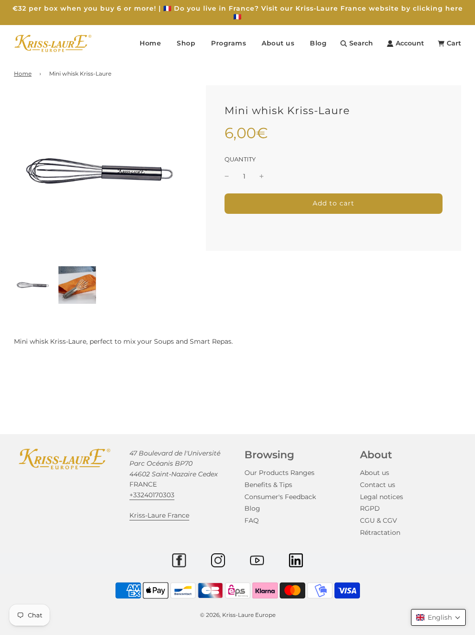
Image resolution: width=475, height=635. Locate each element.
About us (374, 472)
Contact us (377, 485)
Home (150, 43)
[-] (227, 176)
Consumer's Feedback (280, 497)
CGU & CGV (378, 520)
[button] (438, 617)
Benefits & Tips (268, 485)
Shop (186, 43)
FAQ (251, 520)
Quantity (240, 159)
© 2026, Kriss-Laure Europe (238, 614)
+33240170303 (151, 495)
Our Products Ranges (279, 472)
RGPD (370, 508)
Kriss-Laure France (159, 515)
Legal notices (381, 497)
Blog (318, 43)
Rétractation (380, 532)
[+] (261, 176)
